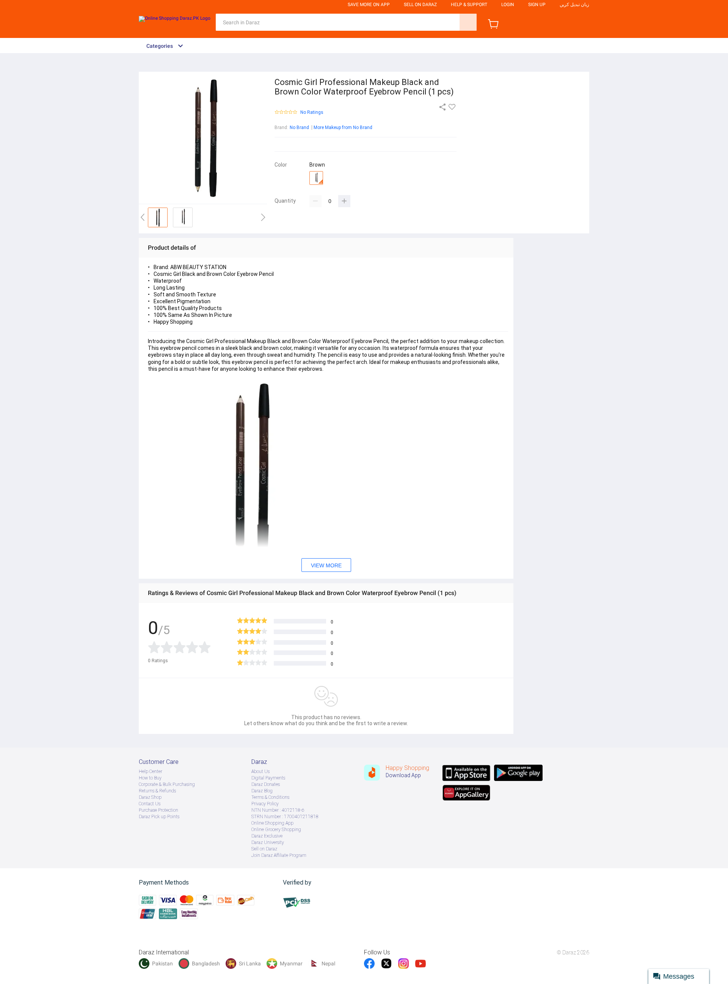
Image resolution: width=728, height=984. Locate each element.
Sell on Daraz (264, 849)
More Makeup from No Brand (343, 127)
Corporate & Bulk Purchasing (167, 784)
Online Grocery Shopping (276, 829)
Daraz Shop (150, 797)
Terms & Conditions (270, 797)
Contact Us (149, 803)
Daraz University (267, 842)
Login (507, 4)
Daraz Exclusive (266, 836)
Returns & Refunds (157, 790)
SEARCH (468, 22)
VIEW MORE (326, 565)
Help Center (150, 771)
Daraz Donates (265, 784)
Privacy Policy (265, 803)
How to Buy (150, 778)
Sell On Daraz (420, 4)
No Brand (299, 127)
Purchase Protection (158, 810)
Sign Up (537, 4)
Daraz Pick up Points (159, 816)
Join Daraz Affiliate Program (278, 855)
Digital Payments (268, 778)
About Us (260, 771)
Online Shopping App (272, 823)
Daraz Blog (262, 790)
